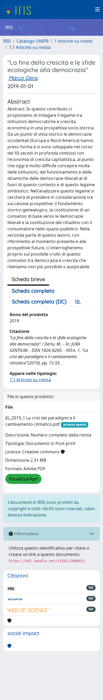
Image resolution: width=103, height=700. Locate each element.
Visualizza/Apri (23, 479)
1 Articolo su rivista (73, 41)
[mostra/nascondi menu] (97, 9)
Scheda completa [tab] (33, 290)
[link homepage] (19, 9)
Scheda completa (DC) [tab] (39, 301)
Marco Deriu (23, 77)
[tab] (78, 301)
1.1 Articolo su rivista (29, 47)
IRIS (7, 41)
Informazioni (25, 533)
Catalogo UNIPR (33, 41)
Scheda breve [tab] (28, 279)
